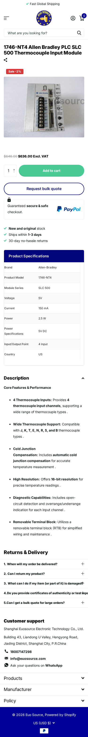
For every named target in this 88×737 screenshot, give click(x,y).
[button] (15, 166)
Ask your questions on (36, 665)
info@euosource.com (28, 659)
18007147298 (21, 652)
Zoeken (79, 33)
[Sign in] (72, 18)
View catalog (6, 18)
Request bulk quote (44, 188)
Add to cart (51, 171)
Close (44, 678)
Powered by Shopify (60, 715)
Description (16, 378)
